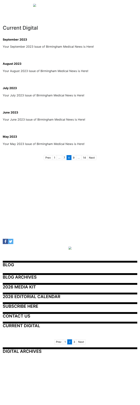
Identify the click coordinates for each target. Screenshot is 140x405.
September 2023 (15, 39)
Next (92, 157)
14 (84, 157)
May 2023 (10, 136)
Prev (48, 157)
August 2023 (12, 63)
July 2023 (10, 88)
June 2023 (10, 112)
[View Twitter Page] (10, 241)
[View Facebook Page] (5, 241)
